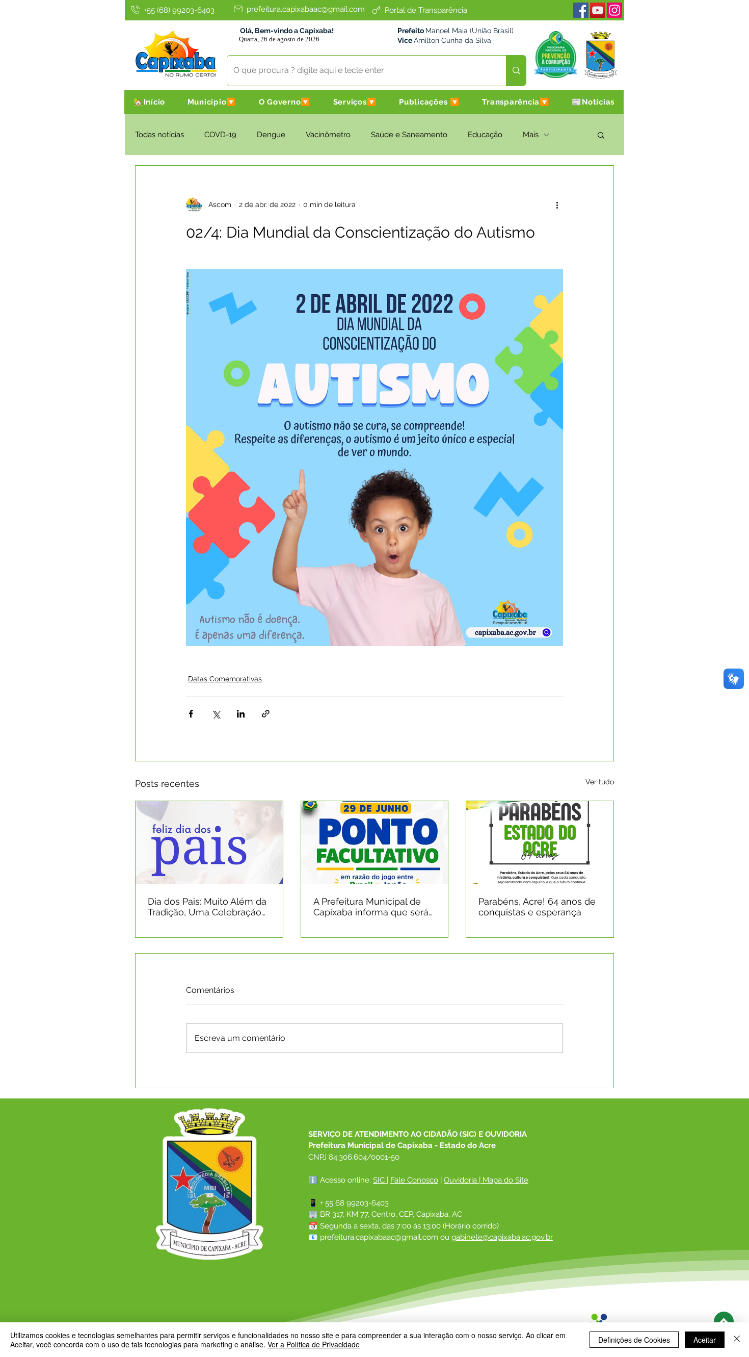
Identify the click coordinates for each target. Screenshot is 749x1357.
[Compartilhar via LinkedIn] (241, 714)
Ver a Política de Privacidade (314, 1344)
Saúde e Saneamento (409, 134)
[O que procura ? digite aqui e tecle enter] (516, 71)
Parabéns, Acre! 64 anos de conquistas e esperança (537, 906)
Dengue (271, 134)
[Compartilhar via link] (266, 714)
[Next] (724, 1322)
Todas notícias (159, 134)
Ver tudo (599, 782)
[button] (212, 102)
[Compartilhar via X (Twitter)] (216, 714)
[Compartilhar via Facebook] (191, 714)
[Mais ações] (557, 204)
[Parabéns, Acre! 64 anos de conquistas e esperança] (539, 842)
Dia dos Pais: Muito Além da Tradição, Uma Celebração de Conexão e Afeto (207, 906)
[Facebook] (580, 10)
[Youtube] (597, 10)
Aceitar (704, 1340)
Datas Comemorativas (225, 679)
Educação (485, 134)
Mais (531, 134)
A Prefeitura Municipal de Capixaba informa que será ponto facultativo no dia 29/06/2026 (371, 906)
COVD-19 (220, 134)
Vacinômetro (328, 134)
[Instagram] (614, 10)
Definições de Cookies (634, 1340)
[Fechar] (737, 1339)
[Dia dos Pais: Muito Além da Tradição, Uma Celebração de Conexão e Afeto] (209, 842)
